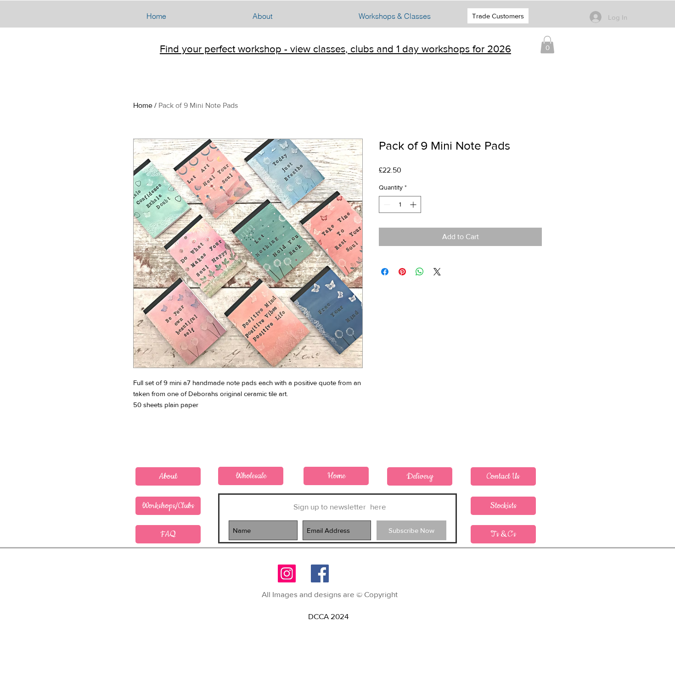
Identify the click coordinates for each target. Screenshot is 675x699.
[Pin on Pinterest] (402, 271)
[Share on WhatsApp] (419, 271)
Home (142, 105)
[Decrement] (386, 204)
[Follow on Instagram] (287, 573)
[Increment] (414, 204)
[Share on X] (437, 271)
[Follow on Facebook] (320, 573)
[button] (394, 16)
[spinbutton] (400, 204)
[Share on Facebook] (384, 271)
